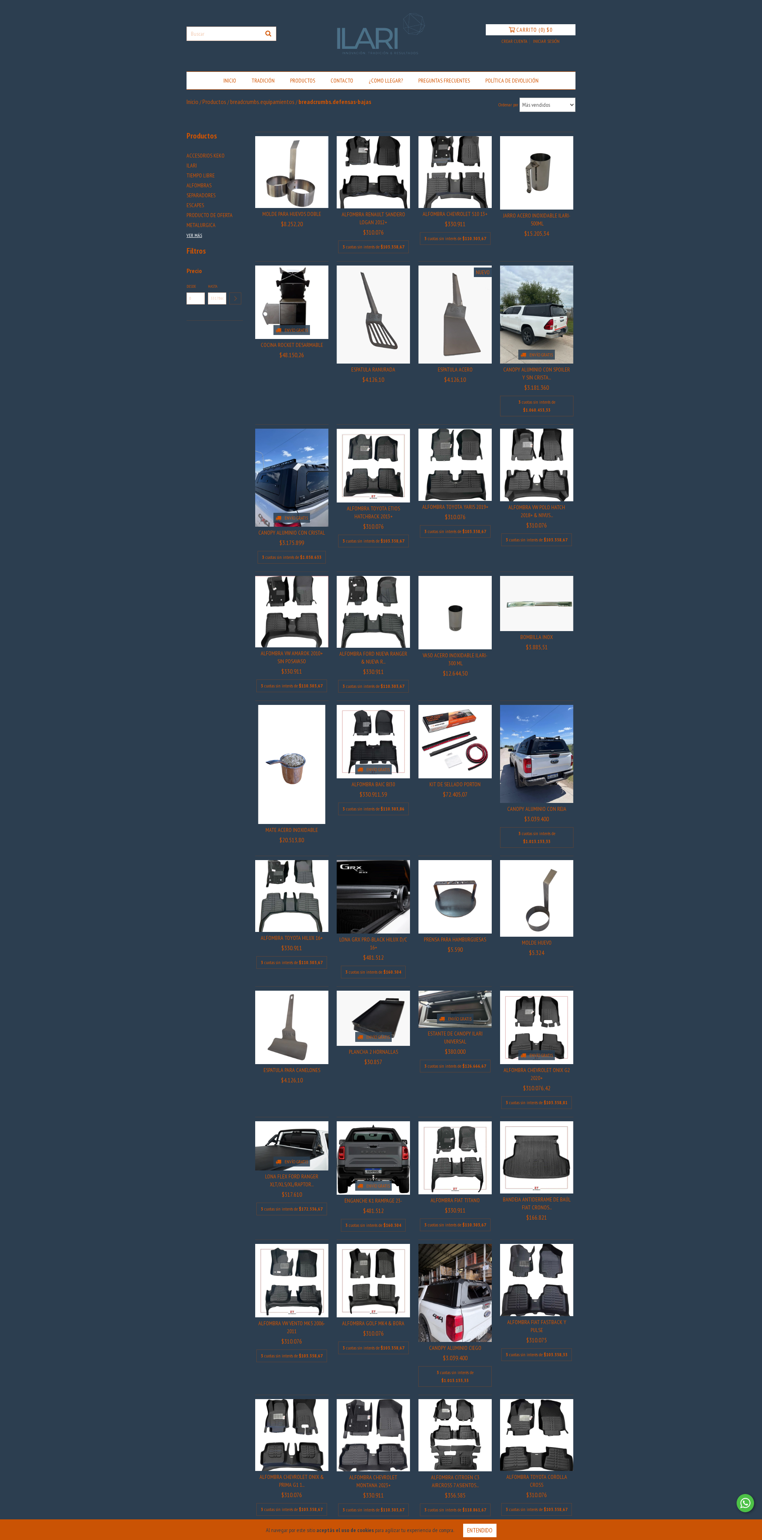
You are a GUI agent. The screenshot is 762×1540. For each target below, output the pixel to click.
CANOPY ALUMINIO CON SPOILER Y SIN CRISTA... (536, 373)
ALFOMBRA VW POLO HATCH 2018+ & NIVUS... (536, 511)
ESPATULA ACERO (455, 369)
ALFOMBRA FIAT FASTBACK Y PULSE (536, 1326)
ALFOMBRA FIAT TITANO (455, 1200)
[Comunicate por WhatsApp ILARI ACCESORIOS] (745, 1503)
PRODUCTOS (302, 80)
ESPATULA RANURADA (373, 369)
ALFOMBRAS (199, 185)
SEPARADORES (201, 195)
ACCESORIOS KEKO (206, 155)
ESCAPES (195, 205)
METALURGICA (201, 225)
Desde (191, 286)
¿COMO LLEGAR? (386, 80)
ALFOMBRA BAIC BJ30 (373, 784)
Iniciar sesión (546, 41)
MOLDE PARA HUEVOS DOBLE (291, 214)
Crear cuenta (514, 41)
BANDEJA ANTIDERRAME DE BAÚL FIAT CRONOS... (537, 1203)
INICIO (229, 80)
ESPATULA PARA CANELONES (292, 1070)
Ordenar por (508, 105)
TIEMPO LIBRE (201, 175)
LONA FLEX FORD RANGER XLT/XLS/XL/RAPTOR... (291, 1180)
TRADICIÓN (263, 80)
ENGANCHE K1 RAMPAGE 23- (373, 1200)
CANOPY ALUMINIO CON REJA (536, 808)
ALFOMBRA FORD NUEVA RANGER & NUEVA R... (373, 657)
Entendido (480, 1530)
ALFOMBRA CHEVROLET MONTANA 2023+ (373, 1481)
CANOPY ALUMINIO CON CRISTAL (291, 532)
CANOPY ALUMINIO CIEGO (455, 1347)
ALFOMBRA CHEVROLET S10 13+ (455, 214)
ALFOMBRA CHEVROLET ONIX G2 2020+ (537, 1074)
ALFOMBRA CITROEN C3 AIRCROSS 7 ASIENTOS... (455, 1481)
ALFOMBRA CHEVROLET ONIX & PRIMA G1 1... (292, 1480)
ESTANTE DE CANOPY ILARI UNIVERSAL (455, 1037)
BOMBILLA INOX (536, 637)
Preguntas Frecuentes (444, 80)
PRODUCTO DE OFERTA (210, 215)
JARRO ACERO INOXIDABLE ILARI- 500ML (536, 219)
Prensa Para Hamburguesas (455, 939)
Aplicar (235, 298)
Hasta (212, 286)
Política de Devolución (512, 80)
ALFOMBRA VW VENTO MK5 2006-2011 (291, 1327)
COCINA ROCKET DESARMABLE (292, 344)
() (534, 29)
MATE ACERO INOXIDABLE (292, 830)
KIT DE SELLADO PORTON (455, 784)
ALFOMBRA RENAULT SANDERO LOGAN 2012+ (373, 218)
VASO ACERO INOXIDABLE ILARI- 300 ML (455, 659)
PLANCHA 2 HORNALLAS (373, 1051)
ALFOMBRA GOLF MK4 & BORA (373, 1323)
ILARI (192, 165)
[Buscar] (268, 34)
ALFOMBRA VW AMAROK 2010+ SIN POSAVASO (292, 657)
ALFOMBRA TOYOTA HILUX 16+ (292, 937)
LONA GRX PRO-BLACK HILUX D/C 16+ (373, 943)
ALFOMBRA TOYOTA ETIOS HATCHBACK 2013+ (373, 512)
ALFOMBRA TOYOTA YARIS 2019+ (455, 506)
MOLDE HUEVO (537, 942)
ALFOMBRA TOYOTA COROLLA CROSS (536, 1480)
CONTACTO (342, 80)
